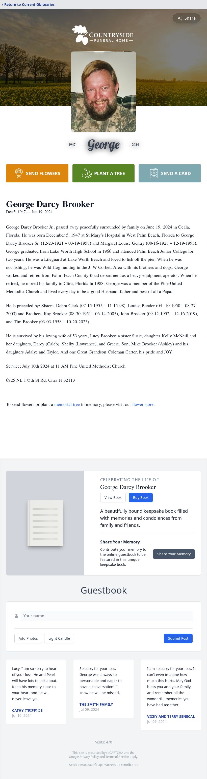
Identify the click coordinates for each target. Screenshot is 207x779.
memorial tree (67, 404)
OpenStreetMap (109, 765)
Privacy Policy (89, 757)
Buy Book (140, 497)
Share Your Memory (174, 553)
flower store (142, 404)
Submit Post (178, 638)
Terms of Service (117, 757)
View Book (113, 497)
